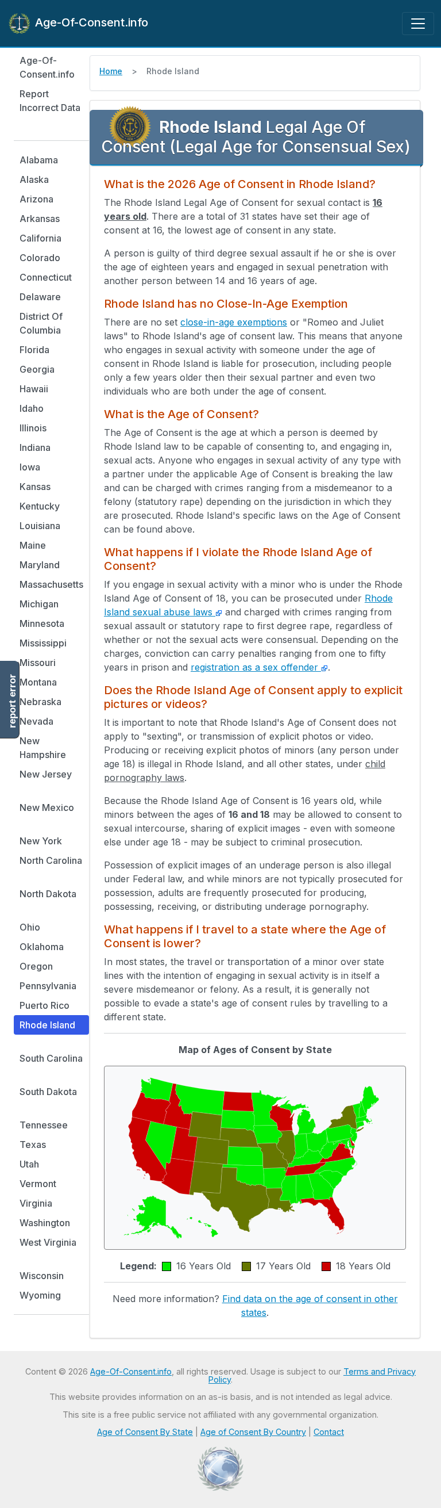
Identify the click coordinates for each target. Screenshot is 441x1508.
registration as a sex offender (256, 667)
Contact (329, 1432)
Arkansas (40, 218)
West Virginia (48, 1242)
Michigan (39, 604)
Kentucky (40, 506)
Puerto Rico (44, 1005)
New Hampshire (43, 747)
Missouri (38, 662)
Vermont (38, 1183)
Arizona (36, 199)
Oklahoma (42, 946)
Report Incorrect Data (50, 100)
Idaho (32, 408)
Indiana (35, 447)
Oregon (36, 966)
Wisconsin (42, 1275)
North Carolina (51, 860)
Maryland (40, 565)
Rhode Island (47, 1025)
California (40, 238)
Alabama (39, 160)
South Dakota (48, 1091)
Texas (33, 1144)
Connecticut (46, 277)
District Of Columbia (41, 323)
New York (41, 841)
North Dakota (48, 894)
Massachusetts (51, 584)
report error (12, 701)
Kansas (35, 486)
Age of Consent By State (145, 1432)
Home (110, 71)
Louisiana (40, 525)
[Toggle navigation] (418, 23)
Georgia (37, 369)
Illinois (33, 428)
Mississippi (43, 643)
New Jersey (46, 774)
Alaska (34, 179)
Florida (34, 349)
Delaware (40, 297)
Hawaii (34, 389)
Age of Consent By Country (253, 1432)
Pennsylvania (48, 986)
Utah (29, 1164)
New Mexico (47, 807)
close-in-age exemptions (233, 322)
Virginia (36, 1203)
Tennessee (44, 1125)
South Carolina (51, 1058)
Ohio (30, 927)
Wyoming (40, 1295)
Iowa (30, 467)
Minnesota (42, 623)
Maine (33, 545)
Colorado (40, 257)
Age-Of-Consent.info (90, 22)
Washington (45, 1222)
